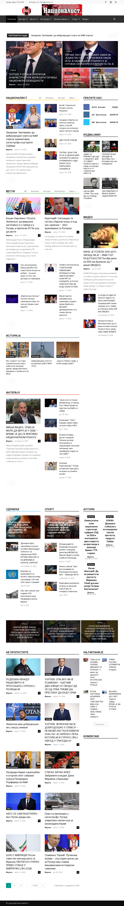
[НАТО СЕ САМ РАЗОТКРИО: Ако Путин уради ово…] (23, 801)
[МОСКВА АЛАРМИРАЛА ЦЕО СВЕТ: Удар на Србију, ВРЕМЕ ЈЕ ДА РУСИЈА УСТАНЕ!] (104, 692)
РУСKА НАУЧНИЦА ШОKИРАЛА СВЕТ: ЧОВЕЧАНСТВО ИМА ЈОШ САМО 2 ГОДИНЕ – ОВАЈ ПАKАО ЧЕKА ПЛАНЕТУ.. (96, 704)
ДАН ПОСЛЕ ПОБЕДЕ (68, 140)
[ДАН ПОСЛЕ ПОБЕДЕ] (51, 143)
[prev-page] (8, 180)
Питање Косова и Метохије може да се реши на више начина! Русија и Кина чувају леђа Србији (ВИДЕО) (107, 326)
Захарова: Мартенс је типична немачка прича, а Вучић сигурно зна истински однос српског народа (69, 125)
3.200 (35, 885)
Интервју (10, 422)
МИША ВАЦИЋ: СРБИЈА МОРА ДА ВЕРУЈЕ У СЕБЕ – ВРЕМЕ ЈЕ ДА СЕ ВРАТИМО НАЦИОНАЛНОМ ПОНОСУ (22, 432)
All (40, 98)
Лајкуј (115, 107)
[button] (114, 19)
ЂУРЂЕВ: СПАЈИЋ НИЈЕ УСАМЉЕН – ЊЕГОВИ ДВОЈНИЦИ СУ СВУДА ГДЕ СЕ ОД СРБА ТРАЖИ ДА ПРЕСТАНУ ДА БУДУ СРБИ (61, 686)
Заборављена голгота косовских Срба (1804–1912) (42, 363)
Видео (86, 19)
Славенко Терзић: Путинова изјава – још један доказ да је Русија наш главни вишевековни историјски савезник (61, 862)
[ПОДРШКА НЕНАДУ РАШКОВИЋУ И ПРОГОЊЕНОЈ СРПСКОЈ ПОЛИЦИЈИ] (23, 667)
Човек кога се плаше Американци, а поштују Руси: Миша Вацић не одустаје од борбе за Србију (69, 405)
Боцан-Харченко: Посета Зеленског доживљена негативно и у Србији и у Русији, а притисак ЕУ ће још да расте (22, 225)
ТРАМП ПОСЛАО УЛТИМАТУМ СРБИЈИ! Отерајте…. (114, 665)
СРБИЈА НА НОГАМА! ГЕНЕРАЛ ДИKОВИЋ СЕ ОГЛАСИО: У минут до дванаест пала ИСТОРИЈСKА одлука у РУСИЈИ (96, 672)
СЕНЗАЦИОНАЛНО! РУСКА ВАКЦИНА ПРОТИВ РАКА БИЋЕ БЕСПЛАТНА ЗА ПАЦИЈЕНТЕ (20, 527)
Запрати (114, 115)
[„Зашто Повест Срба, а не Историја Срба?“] (67, 350)
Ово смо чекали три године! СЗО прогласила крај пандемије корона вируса (30, 596)
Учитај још (99, 724)
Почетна (11, 19)
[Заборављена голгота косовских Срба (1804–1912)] (42, 350)
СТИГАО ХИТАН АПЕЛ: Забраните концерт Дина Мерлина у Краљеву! (59, 775)
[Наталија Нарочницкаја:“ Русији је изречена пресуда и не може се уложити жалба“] (51, 466)
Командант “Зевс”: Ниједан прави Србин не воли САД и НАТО (68, 423)
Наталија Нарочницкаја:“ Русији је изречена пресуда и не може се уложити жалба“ (69, 468)
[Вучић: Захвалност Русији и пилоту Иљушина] (51, 108)
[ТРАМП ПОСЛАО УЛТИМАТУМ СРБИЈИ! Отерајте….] (104, 660)
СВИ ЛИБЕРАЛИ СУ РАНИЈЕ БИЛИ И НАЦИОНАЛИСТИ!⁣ (110, 193)
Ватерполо (60, 191)
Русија (9, 127)
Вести (33, 19)
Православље (60, 19)
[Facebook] (105, 2)
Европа (48, 809)
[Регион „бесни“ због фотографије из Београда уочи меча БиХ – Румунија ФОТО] (51, 569)
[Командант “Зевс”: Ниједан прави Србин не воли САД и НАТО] (51, 423)
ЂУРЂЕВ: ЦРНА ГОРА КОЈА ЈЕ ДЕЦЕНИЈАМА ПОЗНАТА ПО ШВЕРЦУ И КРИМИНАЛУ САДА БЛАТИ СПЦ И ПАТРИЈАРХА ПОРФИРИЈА (69, 161)
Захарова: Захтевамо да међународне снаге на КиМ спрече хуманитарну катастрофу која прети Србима (22, 139)
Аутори (22, 19)
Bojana (9, 149)
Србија (13, 70)
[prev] (110, 35)
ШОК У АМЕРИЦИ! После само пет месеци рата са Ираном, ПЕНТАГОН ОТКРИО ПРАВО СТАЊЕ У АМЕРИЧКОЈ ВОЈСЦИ (22, 862)
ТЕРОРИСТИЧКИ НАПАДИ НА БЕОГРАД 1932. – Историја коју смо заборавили (109, 159)
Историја (45, 19)
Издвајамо (88, 151)
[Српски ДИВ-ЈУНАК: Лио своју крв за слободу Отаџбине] (91, 183)
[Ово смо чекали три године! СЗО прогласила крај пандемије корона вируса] (12, 593)
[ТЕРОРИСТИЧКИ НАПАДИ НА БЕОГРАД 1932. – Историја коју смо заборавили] (110, 146)
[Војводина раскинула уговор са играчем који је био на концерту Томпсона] (51, 586)
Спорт (75, 19)
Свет (8, 809)
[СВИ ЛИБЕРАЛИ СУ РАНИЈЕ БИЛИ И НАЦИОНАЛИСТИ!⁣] (110, 183)
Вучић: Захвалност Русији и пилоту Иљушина (67, 108)
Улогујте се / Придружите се (41, 2)
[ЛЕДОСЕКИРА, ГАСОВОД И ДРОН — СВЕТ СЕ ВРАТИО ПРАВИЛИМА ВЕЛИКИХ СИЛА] (76, 78)
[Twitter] (115, 2)
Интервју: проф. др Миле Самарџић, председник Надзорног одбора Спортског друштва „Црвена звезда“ (61, 527)
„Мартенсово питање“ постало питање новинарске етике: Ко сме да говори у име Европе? (30, 301)
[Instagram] (110, 2)
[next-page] (13, 180)
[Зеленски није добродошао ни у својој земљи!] (23, 711)
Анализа (50, 98)
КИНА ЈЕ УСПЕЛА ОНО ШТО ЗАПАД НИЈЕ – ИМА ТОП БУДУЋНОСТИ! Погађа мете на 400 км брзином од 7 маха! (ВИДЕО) (100, 258)
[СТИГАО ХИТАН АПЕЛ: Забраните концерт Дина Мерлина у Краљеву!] (62, 760)
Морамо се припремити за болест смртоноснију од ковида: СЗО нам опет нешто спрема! (30, 576)
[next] (115, 35)
